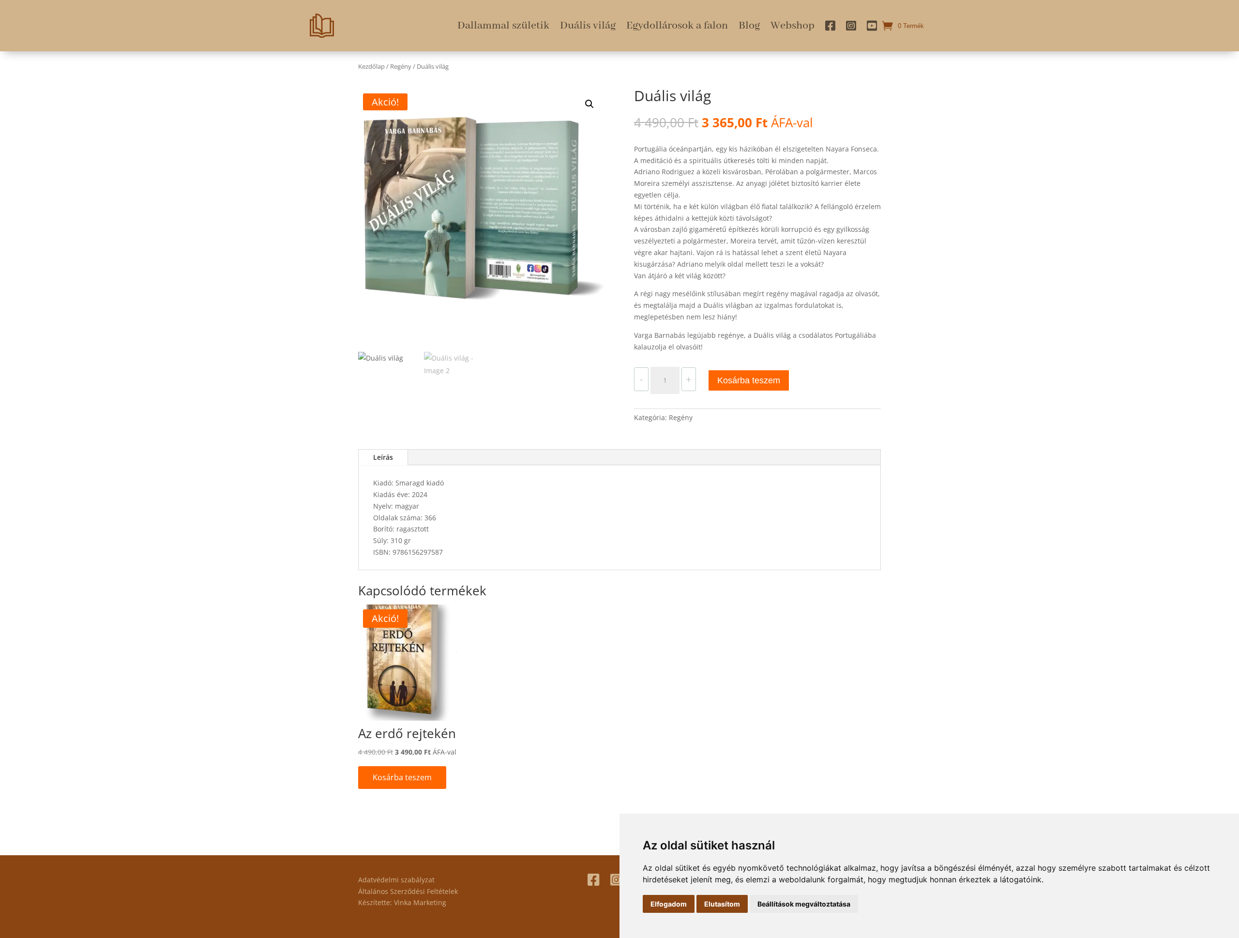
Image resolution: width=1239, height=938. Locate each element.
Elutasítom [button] (722, 904)
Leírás (383, 457)
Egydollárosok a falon (677, 25)
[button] (589, 104)
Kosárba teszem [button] (402, 777)
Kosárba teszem (748, 380)
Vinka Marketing (420, 902)
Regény (400, 66)
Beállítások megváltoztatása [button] (803, 904)
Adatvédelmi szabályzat (396, 879)
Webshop (793, 25)
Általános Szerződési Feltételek (408, 891)
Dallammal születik (503, 25)
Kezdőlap (371, 66)
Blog (749, 25)
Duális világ (588, 25)
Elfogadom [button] (668, 904)
